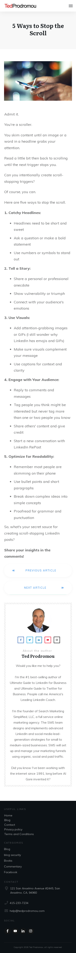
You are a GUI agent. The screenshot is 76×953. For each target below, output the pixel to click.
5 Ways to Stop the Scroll (38, 29)
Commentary (13, 866)
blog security (12, 855)
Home (8, 815)
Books (8, 860)
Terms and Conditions (19, 834)
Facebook (10, 872)
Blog (7, 820)
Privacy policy (13, 829)
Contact (9, 825)
